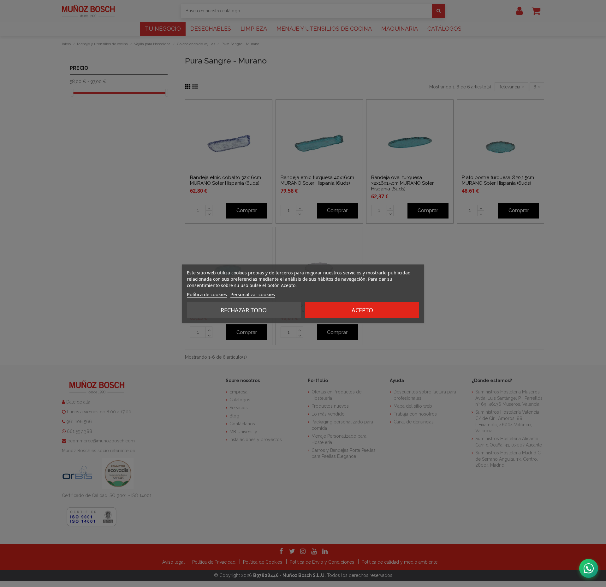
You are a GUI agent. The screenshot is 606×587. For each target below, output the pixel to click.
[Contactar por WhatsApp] (588, 568)
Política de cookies (207, 294)
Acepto (362, 310)
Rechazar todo (244, 310)
